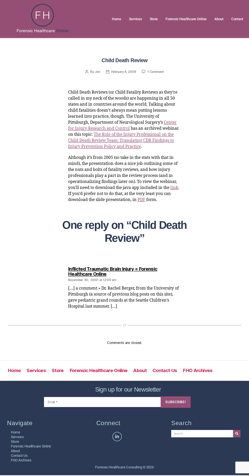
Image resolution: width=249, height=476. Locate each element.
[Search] (236, 433)
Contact (237, 19)
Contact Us (165, 370)
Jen (97, 72)
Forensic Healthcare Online (186, 19)
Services (135, 19)
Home (116, 19)
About (219, 19)
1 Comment (155, 72)
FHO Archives (197, 370)
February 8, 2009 (123, 72)
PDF (141, 199)
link (174, 187)
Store (154, 19)
